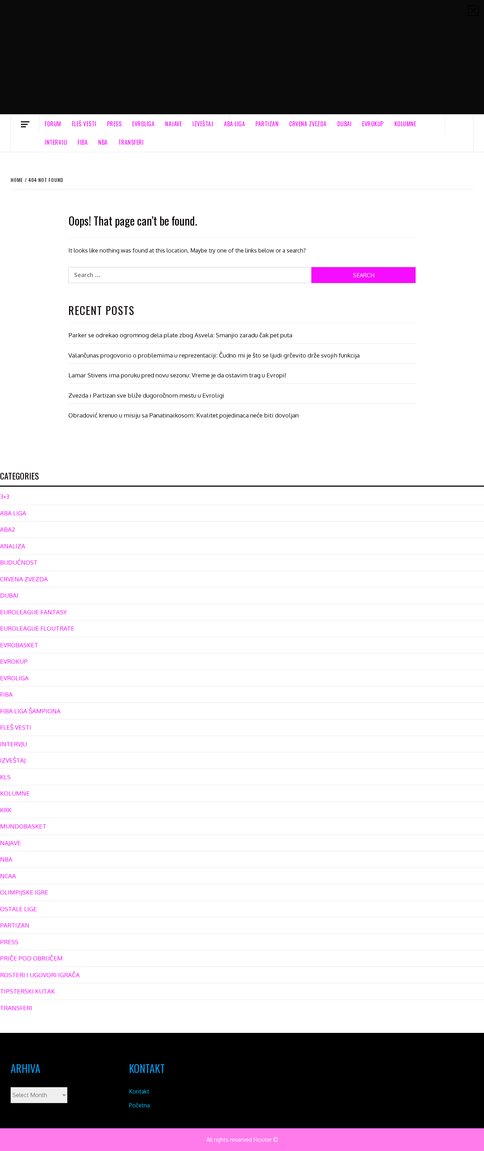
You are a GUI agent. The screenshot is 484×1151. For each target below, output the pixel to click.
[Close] (473, 10)
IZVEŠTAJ (202, 124)
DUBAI (344, 124)
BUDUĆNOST (19, 562)
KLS (5, 777)
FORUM (53, 124)
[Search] (459, 124)
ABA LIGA (234, 124)
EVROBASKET (19, 645)
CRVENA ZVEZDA (308, 124)
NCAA (8, 876)
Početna (139, 1105)
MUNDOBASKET (23, 826)
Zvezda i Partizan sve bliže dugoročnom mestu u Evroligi (146, 395)
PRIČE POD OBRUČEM (31, 958)
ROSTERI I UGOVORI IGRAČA (40, 975)
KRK (6, 810)
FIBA (83, 142)
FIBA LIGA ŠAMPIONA (30, 711)
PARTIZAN (266, 124)
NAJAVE (173, 124)
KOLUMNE (405, 124)
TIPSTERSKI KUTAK (27, 991)
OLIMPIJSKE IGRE (24, 892)
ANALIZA (12, 546)
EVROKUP (373, 124)
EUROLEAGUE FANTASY (33, 612)
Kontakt (139, 1091)
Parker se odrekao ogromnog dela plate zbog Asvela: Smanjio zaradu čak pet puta (180, 335)
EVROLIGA (143, 124)
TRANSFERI (131, 142)
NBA (103, 142)
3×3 (4, 496)
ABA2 (7, 529)
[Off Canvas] (25, 124)
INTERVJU (56, 142)
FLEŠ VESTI (84, 124)
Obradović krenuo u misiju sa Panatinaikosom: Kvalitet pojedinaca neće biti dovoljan (183, 415)
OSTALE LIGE (18, 909)
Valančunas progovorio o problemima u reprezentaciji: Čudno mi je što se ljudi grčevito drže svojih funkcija (214, 355)
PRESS (114, 124)
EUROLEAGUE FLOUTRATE (37, 628)
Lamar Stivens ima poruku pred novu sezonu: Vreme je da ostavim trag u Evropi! (177, 375)
